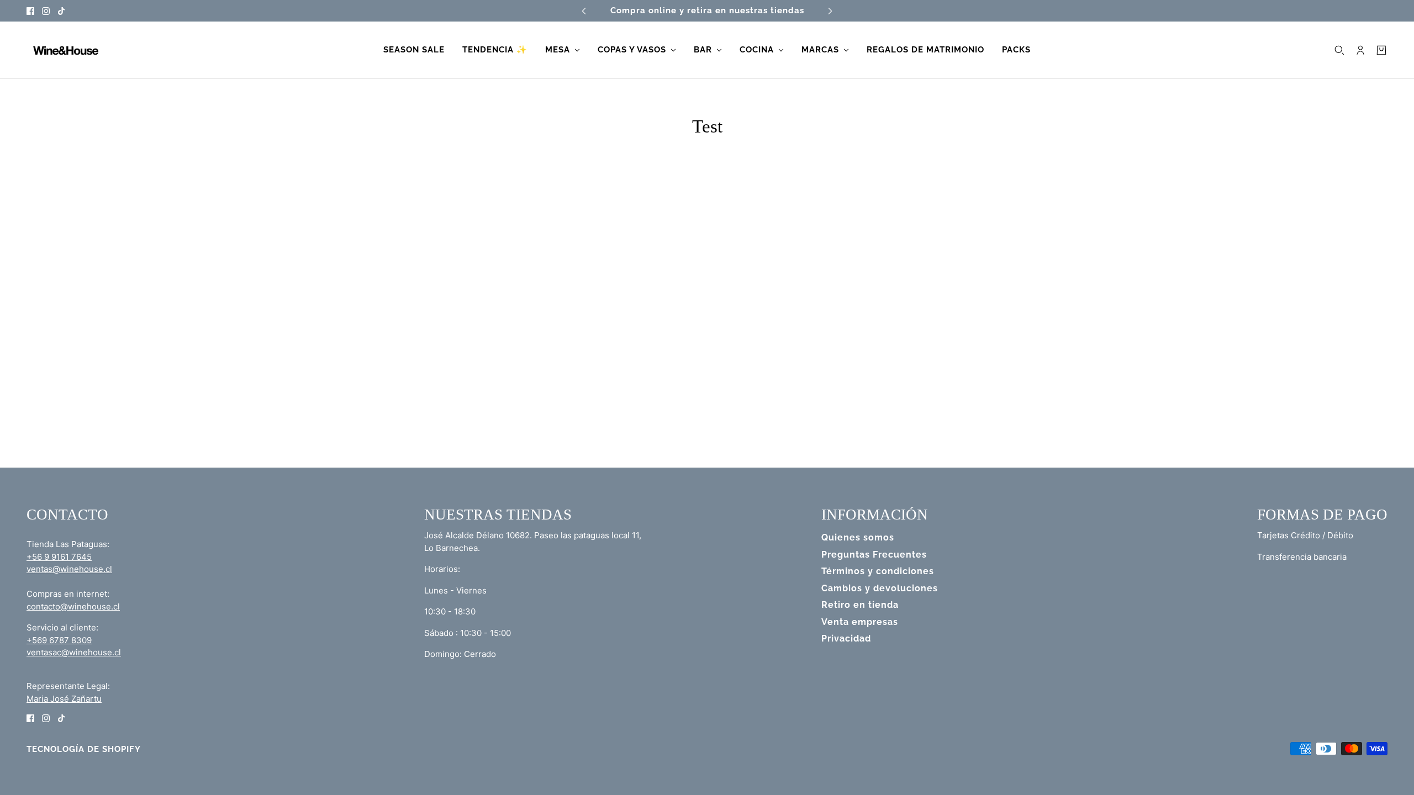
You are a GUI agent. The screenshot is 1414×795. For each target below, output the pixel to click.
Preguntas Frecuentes (874, 554)
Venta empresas (859, 622)
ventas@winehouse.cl (69, 569)
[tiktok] (61, 11)
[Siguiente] (830, 10)
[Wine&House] (65, 50)
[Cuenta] (1360, 50)
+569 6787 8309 (59, 640)
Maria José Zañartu (64, 698)
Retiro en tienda (860, 605)
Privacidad (846, 638)
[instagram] (46, 11)
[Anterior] (584, 10)
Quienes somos (857, 537)
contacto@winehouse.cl (73, 606)
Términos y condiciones (877, 571)
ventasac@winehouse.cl (74, 652)
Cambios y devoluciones (879, 588)
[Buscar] (1339, 50)
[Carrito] (1381, 50)
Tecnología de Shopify (84, 749)
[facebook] (30, 11)
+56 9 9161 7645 (59, 557)
